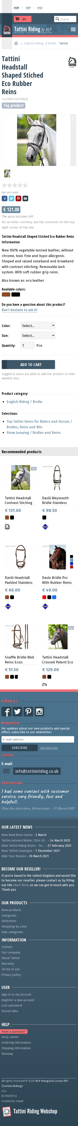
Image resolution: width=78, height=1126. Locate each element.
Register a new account (18, 1000)
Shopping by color (14, 926)
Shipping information (16, 1048)
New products (11, 910)
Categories (9, 915)
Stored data (10, 1011)
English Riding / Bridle (24, 402)
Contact (8, 754)
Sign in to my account (16, 994)
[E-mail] (26, 199)
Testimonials (12, 782)
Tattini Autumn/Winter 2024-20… (24, 840)
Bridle (52, 43)
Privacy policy (11, 975)
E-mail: (7, 763)
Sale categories (12, 932)
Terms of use (11, 969)
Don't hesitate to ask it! (19, 309)
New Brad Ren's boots (17, 835)
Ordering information (16, 1042)
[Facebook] (5, 199)
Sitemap (7, 1054)
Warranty (8, 964)
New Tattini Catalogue (17, 851)
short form (20, 885)
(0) (24, 19)
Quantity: (8, 345)
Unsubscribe (49, 748)
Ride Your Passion (14, 856)
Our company (11, 952)
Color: (6, 325)
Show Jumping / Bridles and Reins (33, 433)
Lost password (12, 1005)
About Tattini (11, 958)
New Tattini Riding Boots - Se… (23, 846)
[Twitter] (12, 199)
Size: (5, 335)
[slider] (15, 185)
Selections (9, 921)
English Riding (34, 43)
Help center (10, 1037)
